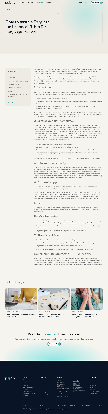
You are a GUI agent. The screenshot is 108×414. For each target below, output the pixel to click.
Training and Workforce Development (79, 391)
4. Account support (14, 88)
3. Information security (15, 85)
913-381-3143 (74, 406)
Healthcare (42, 380)
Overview (25, 380)
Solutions (30, 3)
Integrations (26, 395)
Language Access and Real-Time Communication (62, 381)
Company (49, 3)
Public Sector (43, 382)
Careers (80, 3)
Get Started (95, 3)
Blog (8, 9)
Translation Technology (29, 393)
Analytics (25, 389)
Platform (21, 3)
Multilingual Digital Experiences (78, 381)
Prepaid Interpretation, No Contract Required (62, 396)
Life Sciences (43, 390)
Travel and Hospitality (45, 394)
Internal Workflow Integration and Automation (77, 384)
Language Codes (94, 391)
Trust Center (93, 393)
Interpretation (26, 382)
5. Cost (10, 91)
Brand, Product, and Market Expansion (62, 392)
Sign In (85, 3)
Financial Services (44, 386)
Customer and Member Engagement (79, 388)
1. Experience (12, 78)
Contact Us (93, 387)
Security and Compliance (93, 385)
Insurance (42, 388)
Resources (40, 3)
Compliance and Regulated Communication (61, 385)
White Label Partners (78, 394)
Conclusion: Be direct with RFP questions (18, 96)
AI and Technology (28, 391)
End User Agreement (62, 409)
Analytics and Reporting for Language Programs (63, 389)
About (91, 380)
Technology (43, 392)
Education (42, 384)
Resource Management (29, 387)
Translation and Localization (27, 385)
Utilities (42, 396)
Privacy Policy (43, 409)
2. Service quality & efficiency (18, 81)
